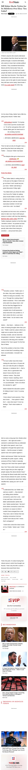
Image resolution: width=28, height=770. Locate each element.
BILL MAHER (13, 577)
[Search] (25, 2)
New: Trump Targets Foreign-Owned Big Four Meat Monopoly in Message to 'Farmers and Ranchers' (13, 694)
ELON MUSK (15, 579)
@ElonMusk (8, 122)
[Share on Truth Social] (5, 571)
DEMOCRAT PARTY (5, 579)
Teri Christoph (5, 648)
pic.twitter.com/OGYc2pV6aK (14, 134)
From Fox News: (6, 173)
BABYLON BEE (4, 577)
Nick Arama (4, 13)
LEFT (21, 579)
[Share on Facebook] (8, 571)
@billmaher (13, 159)
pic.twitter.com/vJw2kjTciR (14, 161)
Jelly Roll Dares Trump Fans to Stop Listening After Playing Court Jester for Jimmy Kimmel (13, 750)
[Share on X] (2, 571)
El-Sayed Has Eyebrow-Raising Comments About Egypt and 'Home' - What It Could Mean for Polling (13, 669)
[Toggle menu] (2, 2)
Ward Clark (4, 697)
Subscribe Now (14, 617)
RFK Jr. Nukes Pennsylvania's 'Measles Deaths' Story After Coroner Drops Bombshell (12, 645)
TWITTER (3, 581)
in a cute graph (9, 85)
